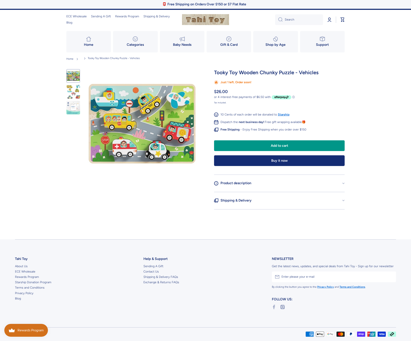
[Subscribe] (390, 276)
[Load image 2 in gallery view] (73, 92)
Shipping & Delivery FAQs (160, 277)
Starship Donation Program (33, 282)
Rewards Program (27, 277)
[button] (342, 20)
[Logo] (205, 19)
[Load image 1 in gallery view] (73, 76)
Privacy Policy (24, 293)
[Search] (279, 19)
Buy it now (279, 161)
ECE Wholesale (25, 271)
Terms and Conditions (30, 287)
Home (69, 58)
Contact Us (151, 271)
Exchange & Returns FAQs (161, 282)
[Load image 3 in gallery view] (73, 107)
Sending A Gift (153, 266)
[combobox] (299, 19)
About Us (21, 266)
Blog (18, 298)
